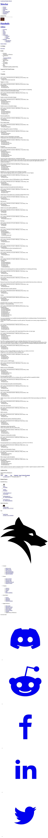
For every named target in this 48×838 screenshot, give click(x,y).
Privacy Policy (8, 609)
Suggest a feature (9, 583)
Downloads (27, 475)
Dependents (8, 41)
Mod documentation (9, 572)
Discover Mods (9, 578)
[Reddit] (25, 703)
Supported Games (9, 607)
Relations (5, 39)
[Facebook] (25, 748)
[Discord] (25, 659)
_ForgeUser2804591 (7, 57)
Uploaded (16, 475)
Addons (2, 27)
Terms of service (9, 608)
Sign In (10, 1)
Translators (8, 38)
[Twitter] (25, 836)
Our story (7, 589)
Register (7, 1)
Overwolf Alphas (9, 610)
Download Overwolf (10, 582)
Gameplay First (9, 581)
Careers (7, 590)
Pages (4, 33)
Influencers (8, 599)
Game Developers (9, 600)
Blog (6, 591)
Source (4, 32)
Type (2, 475)
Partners (7, 597)
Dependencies (8, 40)
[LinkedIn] (25, 792)
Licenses (7, 611)
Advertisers (8, 598)
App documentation (9, 571)
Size (11, 475)
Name (6, 475)
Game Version (22, 475)
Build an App (8, 568)
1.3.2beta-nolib (6, 476)
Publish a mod (8, 569)
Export (7, 37)
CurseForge (2, 1)
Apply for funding (9, 573)
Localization (5, 35)
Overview (5, 29)
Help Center (8, 605)
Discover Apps (8, 579)
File (3, 30)
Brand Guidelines (9, 592)
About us (7, 588)
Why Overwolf (9, 570)
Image (4, 31)
